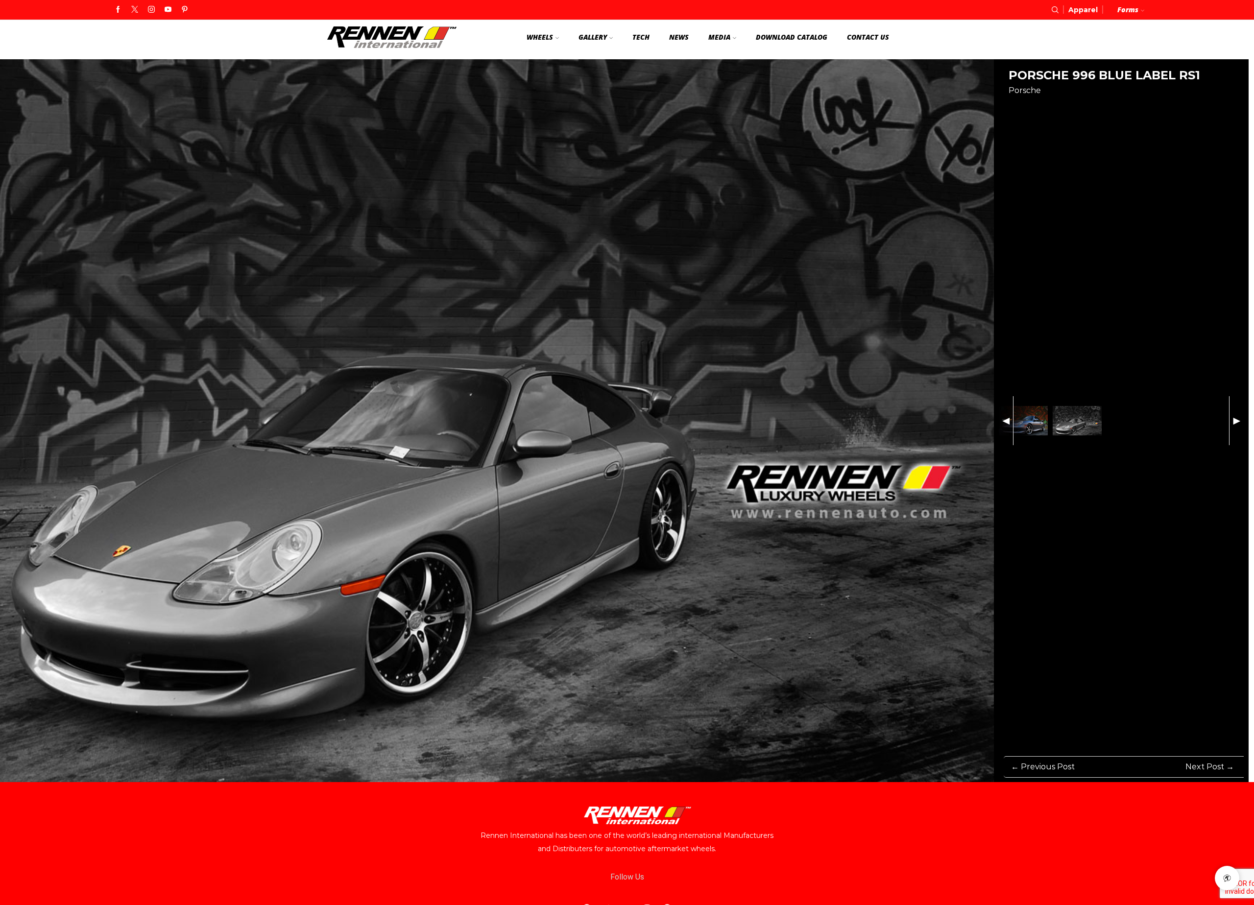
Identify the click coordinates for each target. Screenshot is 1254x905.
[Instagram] (151, 10)
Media (719, 37)
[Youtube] (168, 10)
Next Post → (1209, 766)
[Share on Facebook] (1014, 107)
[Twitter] (134, 10)
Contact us (868, 37)
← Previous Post (1043, 766)
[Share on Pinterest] (1032, 107)
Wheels (540, 37)
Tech (641, 37)
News (679, 37)
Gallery (593, 37)
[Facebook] (118, 10)
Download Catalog (791, 37)
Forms (1127, 9)
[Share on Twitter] (1051, 107)
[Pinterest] (184, 10)
